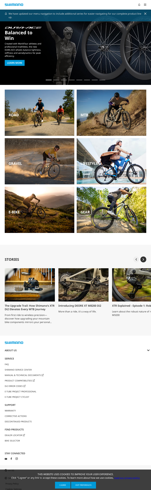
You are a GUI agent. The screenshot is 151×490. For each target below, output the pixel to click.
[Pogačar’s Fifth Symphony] (56, 80)
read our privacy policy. (127, 477)
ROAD (14, 114)
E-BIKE (14, 212)
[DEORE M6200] (72, 80)
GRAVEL (15, 163)
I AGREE (62, 485)
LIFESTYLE (89, 163)
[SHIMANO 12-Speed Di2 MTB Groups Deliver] (95, 80)
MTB (84, 114)
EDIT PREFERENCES (84, 485)
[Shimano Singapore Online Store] (102, 80)
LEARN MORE (14, 63)
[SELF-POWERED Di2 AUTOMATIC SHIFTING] (87, 80)
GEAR (85, 212)
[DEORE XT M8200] (64, 80)
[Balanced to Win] (49, 80)
